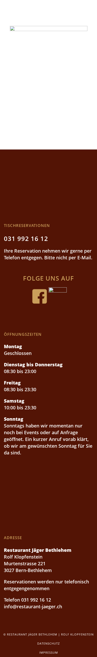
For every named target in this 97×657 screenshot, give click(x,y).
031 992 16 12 (26, 238)
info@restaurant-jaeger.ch (33, 606)
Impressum (48, 652)
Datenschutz (48, 643)
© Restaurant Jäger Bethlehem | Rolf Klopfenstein (48, 634)
